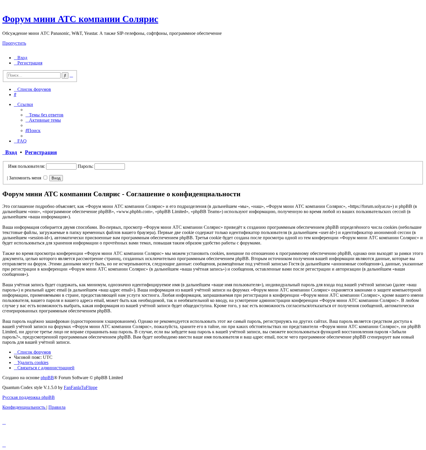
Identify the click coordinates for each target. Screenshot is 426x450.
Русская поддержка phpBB (28, 397)
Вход (9, 152)
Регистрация (41, 152)
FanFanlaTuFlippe (80, 387)
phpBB (47, 377)
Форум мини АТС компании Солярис (80, 19)
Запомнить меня (25, 177)
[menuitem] (20, 57)
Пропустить (14, 43)
